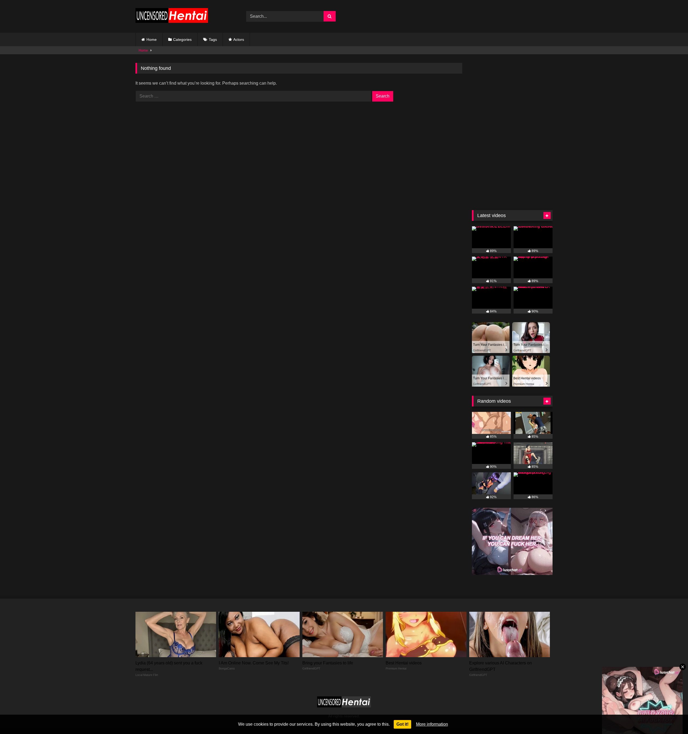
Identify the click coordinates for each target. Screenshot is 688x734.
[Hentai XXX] (171, 16)
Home (151, 39)
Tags (213, 39)
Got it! (402, 724)
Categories (182, 39)
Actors (238, 39)
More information (432, 724)
